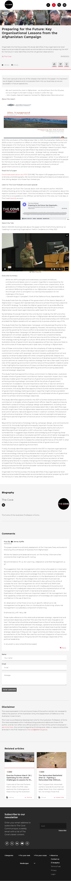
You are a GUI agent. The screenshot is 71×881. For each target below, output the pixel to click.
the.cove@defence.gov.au (37, 730)
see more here (7, 727)
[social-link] (3, 505)
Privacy (53, 870)
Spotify (13, 198)
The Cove (7, 56)
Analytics (56, 863)
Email (4, 664)
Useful (60, 64)
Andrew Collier (59, 797)
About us (54, 855)
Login (53, 874)
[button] (48, 5)
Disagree (66, 64)
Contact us (55, 859)
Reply (64, 648)
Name (4, 654)
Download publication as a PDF (14, 174)
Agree (54, 64)
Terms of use (56, 866)
